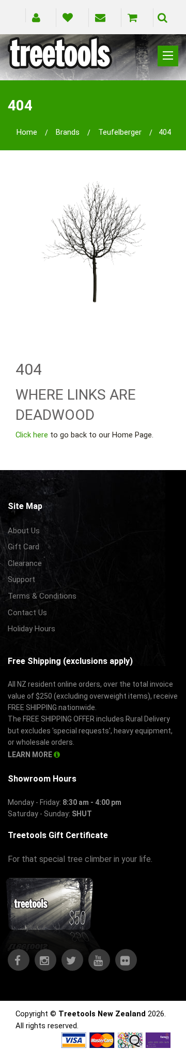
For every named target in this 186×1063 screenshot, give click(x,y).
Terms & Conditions (42, 596)
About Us (24, 530)
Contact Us (27, 612)
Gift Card (23, 546)
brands (68, 132)
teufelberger (120, 132)
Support (21, 579)
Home (27, 132)
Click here (32, 435)
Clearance (25, 563)
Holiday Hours (31, 628)
